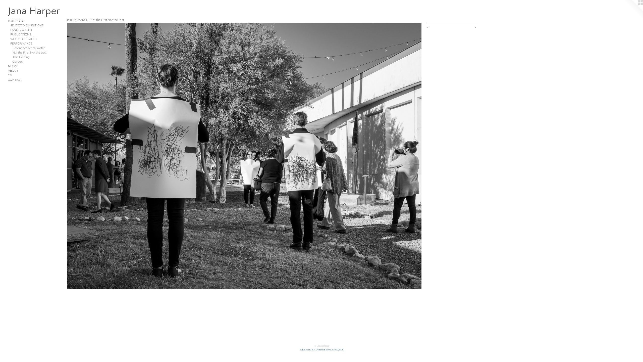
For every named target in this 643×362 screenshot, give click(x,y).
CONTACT (15, 79)
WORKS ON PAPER (23, 39)
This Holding (21, 57)
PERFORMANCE (21, 43)
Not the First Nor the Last (30, 52)
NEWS (12, 66)
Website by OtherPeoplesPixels (321, 349)
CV (10, 75)
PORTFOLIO (16, 21)
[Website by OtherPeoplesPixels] (633, 10)
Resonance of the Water (29, 48)
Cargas (18, 61)
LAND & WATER (21, 30)
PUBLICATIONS (20, 34)
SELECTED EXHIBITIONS (26, 25)
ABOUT (13, 70)
